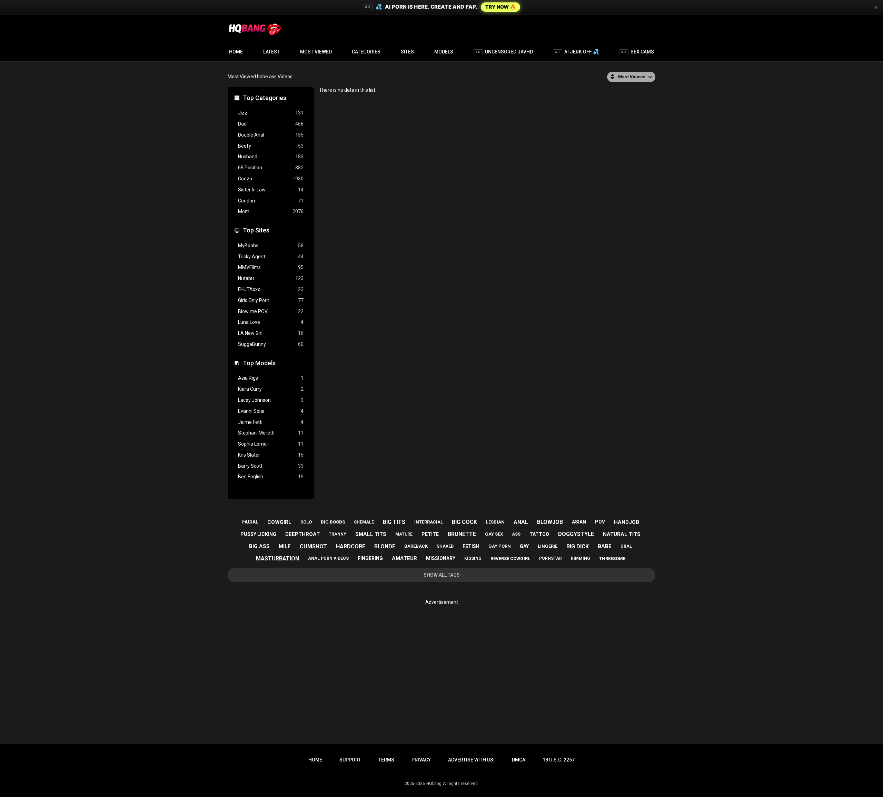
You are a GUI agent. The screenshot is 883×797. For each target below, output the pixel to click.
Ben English (271, 476)
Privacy (421, 760)
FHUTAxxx (271, 289)
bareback (416, 546)
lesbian (495, 522)
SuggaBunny (271, 344)
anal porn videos (328, 558)
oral (626, 546)
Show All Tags (442, 575)
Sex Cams (637, 51)
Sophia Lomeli (271, 444)
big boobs (333, 522)
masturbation (277, 558)
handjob (626, 522)
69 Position (271, 167)
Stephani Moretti (271, 433)
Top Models (259, 363)
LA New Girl (271, 333)
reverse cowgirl (510, 558)
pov (600, 522)
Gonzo (271, 178)
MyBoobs (271, 245)
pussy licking (258, 534)
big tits (394, 522)
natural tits (622, 534)
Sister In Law (271, 189)
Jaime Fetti (271, 422)
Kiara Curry (271, 389)
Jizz (271, 113)
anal (521, 522)
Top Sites (256, 230)
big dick (577, 546)
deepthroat (302, 534)
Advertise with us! (471, 760)
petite (430, 534)
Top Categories (264, 97)
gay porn (499, 546)
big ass (259, 546)
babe (605, 546)
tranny (337, 534)
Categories (366, 51)
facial (250, 522)
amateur (404, 558)
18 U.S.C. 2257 (559, 760)
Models (443, 51)
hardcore (350, 546)
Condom (271, 200)
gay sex (494, 534)
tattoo (539, 534)
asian (579, 522)
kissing (473, 558)
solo (306, 522)
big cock (464, 522)
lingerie (547, 546)
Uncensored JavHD (504, 51)
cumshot (313, 546)
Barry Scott (271, 466)
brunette (462, 534)
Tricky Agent (271, 256)
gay (524, 546)
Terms (386, 760)
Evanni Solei (271, 411)
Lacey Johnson (271, 400)
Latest (271, 51)
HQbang (434, 783)
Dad (271, 124)
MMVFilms (271, 267)
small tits (370, 534)
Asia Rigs (271, 378)
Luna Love (271, 322)
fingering (370, 558)
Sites (407, 51)
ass (516, 534)
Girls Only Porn (271, 300)
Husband (271, 156)
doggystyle (576, 534)
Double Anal (271, 135)
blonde (384, 546)
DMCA (518, 760)
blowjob (550, 522)
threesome (612, 558)
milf (285, 546)
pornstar (550, 558)
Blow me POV (271, 311)
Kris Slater (271, 455)
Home (236, 51)
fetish (471, 546)
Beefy (271, 146)
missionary (440, 558)
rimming (580, 558)
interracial (428, 522)
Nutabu (271, 278)
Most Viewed (316, 51)
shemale (364, 522)
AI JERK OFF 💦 (577, 51)
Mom (271, 211)
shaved (445, 546)
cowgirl (279, 522)
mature (404, 534)
